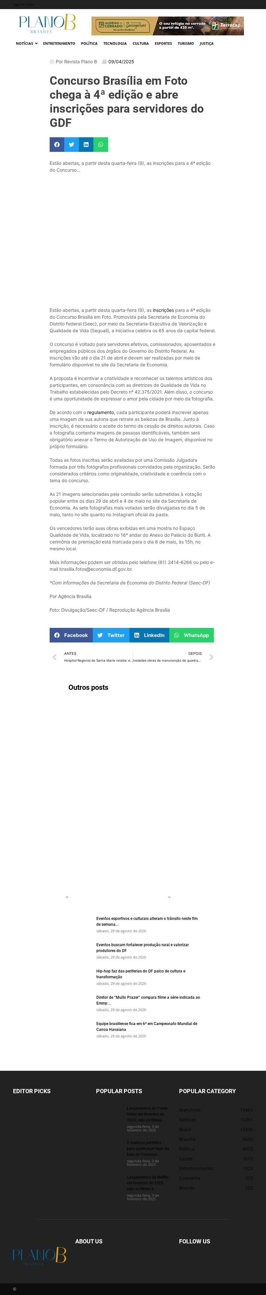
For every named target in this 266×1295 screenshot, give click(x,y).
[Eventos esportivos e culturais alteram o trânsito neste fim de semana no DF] (78, 924)
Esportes (163, 43)
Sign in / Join (23, 4)
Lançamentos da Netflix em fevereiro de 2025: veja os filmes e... (148, 1182)
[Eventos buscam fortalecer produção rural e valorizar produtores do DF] (78, 951)
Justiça (207, 43)
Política (89, 43)
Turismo (186, 43)
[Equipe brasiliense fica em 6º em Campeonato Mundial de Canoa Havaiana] (78, 1029)
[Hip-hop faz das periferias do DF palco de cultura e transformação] (78, 977)
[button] (57, 144)
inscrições (163, 310)
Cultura (141, 43)
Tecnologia (115, 43)
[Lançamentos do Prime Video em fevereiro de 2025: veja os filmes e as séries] (109, 1114)
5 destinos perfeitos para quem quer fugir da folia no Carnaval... (148, 1148)
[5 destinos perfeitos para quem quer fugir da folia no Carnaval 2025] (109, 1149)
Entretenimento (59, 43)
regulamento (100, 412)
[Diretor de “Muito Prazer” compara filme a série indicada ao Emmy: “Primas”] (78, 1003)
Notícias (24, 43)
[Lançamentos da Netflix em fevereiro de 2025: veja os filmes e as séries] (109, 1183)
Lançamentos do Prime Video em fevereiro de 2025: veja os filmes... (147, 1114)
